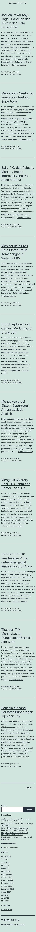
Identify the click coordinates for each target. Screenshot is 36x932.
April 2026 (5, 868)
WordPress (21, 924)
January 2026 (6, 877)
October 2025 (6, 886)
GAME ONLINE (17, 74)
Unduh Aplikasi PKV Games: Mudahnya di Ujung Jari (16, 328)
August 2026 (6, 856)
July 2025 (5, 895)
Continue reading (19, 65)
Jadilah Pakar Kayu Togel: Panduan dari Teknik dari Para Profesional (15, 820)
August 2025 (6, 892)
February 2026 (6, 874)
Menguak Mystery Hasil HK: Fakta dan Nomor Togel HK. (15, 484)
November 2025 (7, 883)
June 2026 (5, 862)
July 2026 (5, 859)
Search (4, 806)
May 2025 (5, 901)
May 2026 (5, 865)
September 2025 (7, 889)
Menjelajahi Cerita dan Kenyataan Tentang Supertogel (17, 97)
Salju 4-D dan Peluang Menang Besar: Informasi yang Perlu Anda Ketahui (15, 829)
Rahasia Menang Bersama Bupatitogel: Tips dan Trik (17, 712)
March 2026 (5, 871)
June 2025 (5, 898)
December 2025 (7, 880)
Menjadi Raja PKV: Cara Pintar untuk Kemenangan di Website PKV (14, 834)
